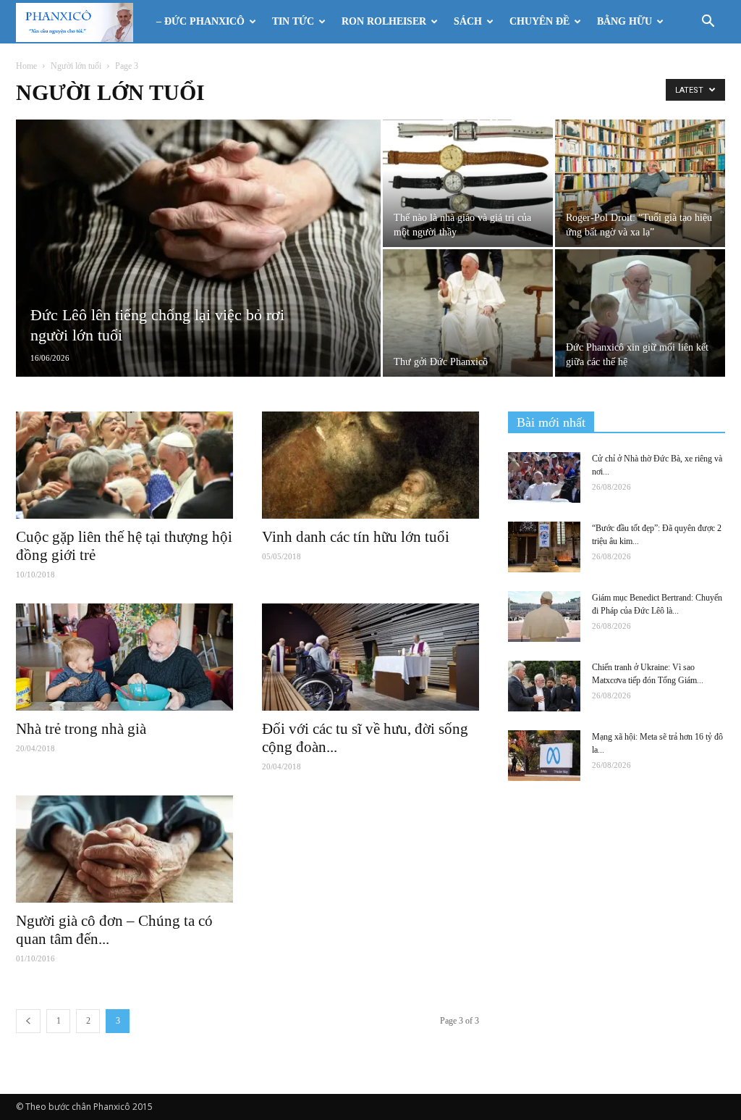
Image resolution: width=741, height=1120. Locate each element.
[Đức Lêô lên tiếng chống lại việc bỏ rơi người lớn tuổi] (198, 254)
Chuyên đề (539, 21)
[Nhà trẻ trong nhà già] (124, 657)
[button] (707, 23)
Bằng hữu (624, 21)
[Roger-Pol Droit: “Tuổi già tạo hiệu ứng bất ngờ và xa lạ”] (640, 183)
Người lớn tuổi (76, 66)
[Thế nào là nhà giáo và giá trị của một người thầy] (468, 183)
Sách (468, 21)
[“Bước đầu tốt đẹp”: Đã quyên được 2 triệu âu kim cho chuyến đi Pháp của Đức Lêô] (544, 547)
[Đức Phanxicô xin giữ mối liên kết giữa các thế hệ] (640, 313)
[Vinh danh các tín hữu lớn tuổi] (370, 465)
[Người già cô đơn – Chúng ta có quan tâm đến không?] (124, 849)
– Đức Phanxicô (200, 21)
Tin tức (293, 21)
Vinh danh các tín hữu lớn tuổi (355, 537)
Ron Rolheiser (384, 21)
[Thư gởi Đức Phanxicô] (468, 313)
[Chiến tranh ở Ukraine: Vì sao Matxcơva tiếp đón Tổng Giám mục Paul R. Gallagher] (544, 686)
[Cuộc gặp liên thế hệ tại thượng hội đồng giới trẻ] (124, 465)
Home (26, 66)
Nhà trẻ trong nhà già (81, 728)
